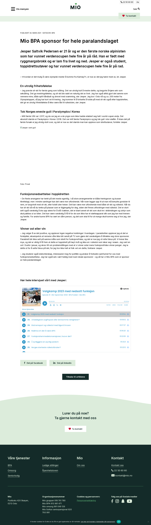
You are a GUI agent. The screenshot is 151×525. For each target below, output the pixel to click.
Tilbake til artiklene (75, 377)
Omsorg (12, 470)
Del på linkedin (64, 363)
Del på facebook (34, 363)
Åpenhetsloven (50, 470)
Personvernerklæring (86, 500)
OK (119, 521)
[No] (148, 522)
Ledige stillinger (50, 465)
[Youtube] (129, 501)
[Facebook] (112, 501)
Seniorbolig (14, 475)
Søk (135, 9)
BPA (10, 465)
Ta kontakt (131, 16)
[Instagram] (117, 501)
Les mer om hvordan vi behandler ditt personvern (98, 521)
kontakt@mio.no (123, 475)
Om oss (81, 465)
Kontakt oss (117, 465)
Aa (138, 2)
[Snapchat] (123, 501)
